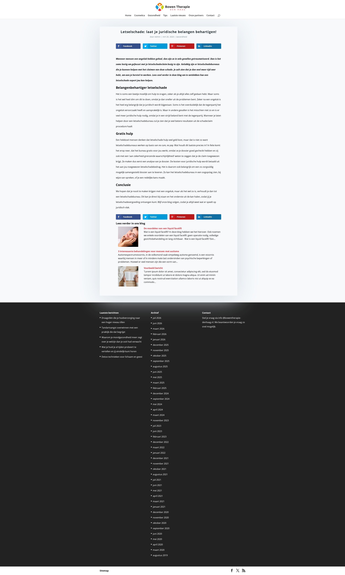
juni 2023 (157, 431)
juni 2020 (157, 533)
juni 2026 (157, 323)
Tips (165, 15)
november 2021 (161, 463)
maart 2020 (158, 549)
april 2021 (158, 495)
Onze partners (196, 15)
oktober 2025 (159, 355)
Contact (210, 15)
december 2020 (161, 512)
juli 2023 (157, 425)
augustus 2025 (160, 366)
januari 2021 (159, 506)
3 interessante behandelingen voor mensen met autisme (148, 251)
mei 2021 (157, 490)
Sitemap (104, 570)
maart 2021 (158, 501)
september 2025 (161, 361)
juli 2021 (157, 479)
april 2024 (158, 409)
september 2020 (161, 528)
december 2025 (161, 344)
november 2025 (161, 350)
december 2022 (161, 442)
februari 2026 (159, 334)
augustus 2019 (160, 555)
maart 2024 (158, 415)
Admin (158, 36)
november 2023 (161, 420)
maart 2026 (158, 328)
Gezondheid (154, 15)
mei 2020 (157, 539)
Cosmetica (139, 15)
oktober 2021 (159, 468)
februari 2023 (159, 436)
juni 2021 (157, 485)
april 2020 (158, 544)
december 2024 (161, 393)
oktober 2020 (159, 522)
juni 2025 (157, 371)
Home (128, 15)
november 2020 (161, 517)
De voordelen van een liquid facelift (163, 228)
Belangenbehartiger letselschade (141, 87)
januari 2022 (159, 452)
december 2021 (161, 458)
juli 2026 (157, 317)
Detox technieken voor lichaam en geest (122, 356)
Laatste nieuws (178, 15)
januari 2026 (159, 339)
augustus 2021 (160, 474)
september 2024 (161, 398)
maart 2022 (158, 447)
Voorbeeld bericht (153, 268)
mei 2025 (157, 377)
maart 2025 (158, 382)
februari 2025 (159, 388)
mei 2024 (157, 404)
